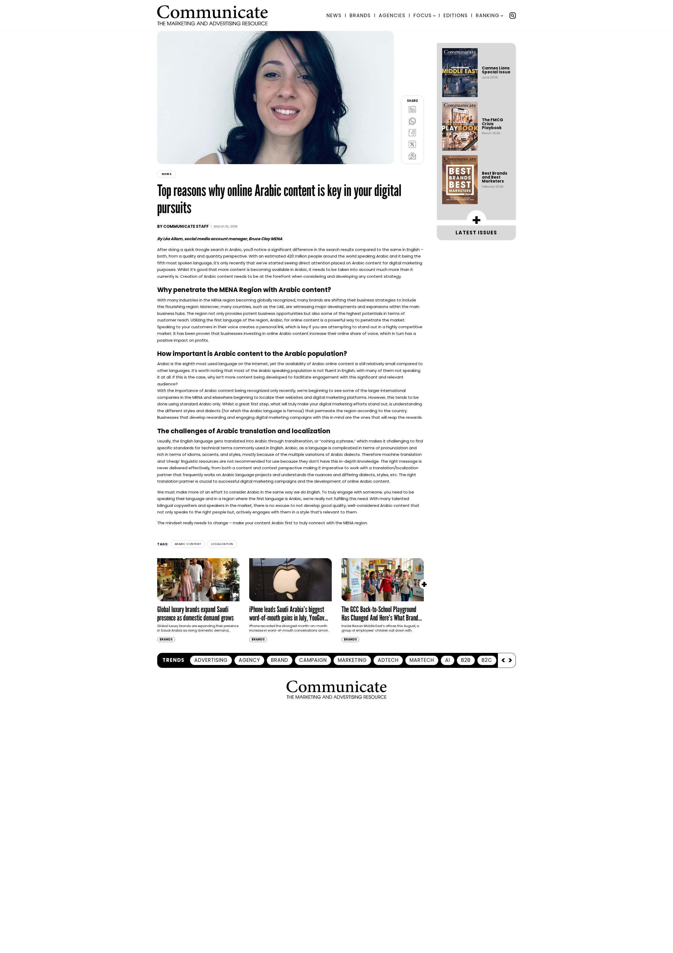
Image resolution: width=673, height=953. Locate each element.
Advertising (211, 660)
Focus (423, 15)
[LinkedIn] (412, 109)
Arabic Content (188, 544)
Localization (222, 544)
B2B (466, 660)
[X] (412, 144)
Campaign (313, 660)
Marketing (352, 660)
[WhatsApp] (412, 121)
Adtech (388, 660)
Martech (422, 660)
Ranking (487, 15)
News (334, 15)
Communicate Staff (186, 226)
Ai (447, 660)
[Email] (412, 155)
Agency (249, 660)
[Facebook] (412, 132)
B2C (487, 660)
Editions (455, 15)
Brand (279, 660)
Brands (360, 15)
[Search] (512, 15)
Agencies (392, 15)
